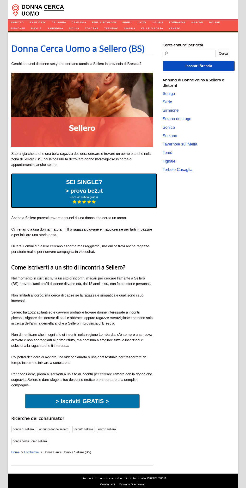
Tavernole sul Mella (180, 144)
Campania (79, 22)
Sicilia (74, 28)
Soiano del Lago (177, 118)
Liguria (157, 22)
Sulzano (170, 136)
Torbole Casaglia (177, 169)
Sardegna (55, 28)
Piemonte (18, 28)
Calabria (59, 22)
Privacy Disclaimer (132, 484)
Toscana (91, 28)
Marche (197, 22)
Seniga (169, 93)
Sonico (169, 127)
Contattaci (107, 484)
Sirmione (170, 110)
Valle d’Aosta (152, 28)
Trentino (111, 28)
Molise (214, 22)
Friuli (127, 22)
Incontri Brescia (198, 66)
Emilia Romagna (104, 22)
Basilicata (38, 22)
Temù (167, 152)
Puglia (36, 28)
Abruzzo (17, 22)
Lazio (142, 22)
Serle (167, 102)
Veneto (174, 28)
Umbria (129, 28)
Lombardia (177, 22)
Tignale (169, 161)
